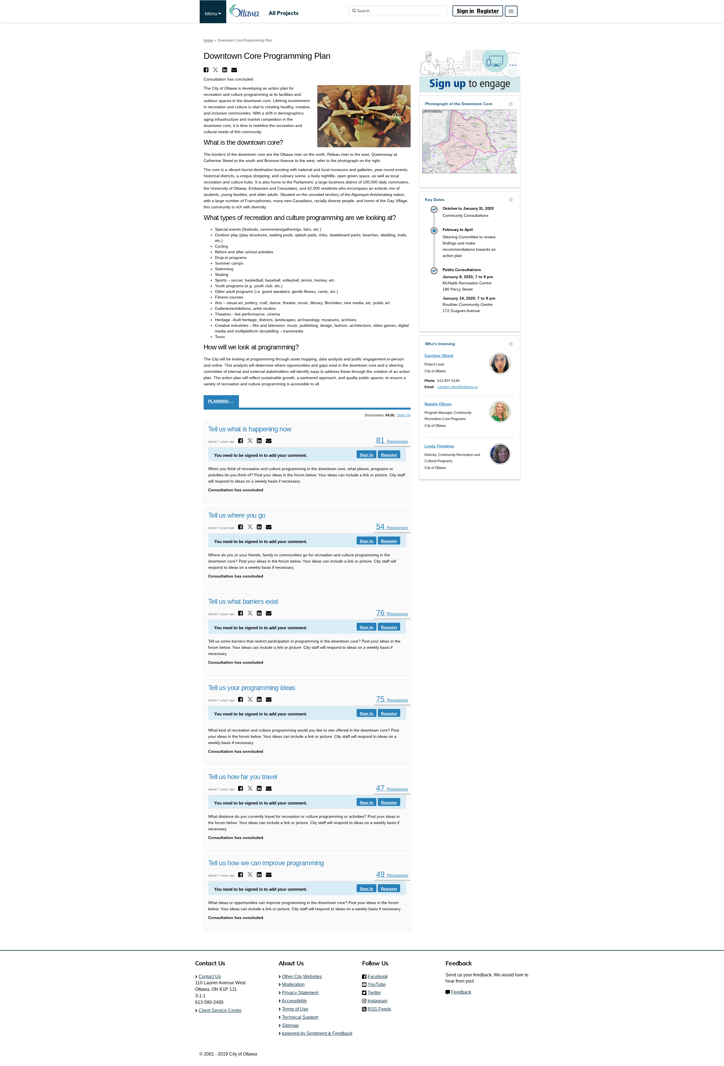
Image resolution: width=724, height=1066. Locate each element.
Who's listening (440, 343)
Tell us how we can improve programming (266, 863)
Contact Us (210, 976)
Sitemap (290, 1025)
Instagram (379, 1000)
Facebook (379, 976)
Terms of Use (295, 1009)
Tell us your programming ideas (251, 687)
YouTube (378, 984)
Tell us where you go (236, 515)
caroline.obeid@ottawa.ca (458, 387)
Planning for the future (223, 401)
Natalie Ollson (438, 404)
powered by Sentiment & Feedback (317, 1033)
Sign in (465, 11)
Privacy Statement (300, 992)
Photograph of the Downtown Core (458, 103)
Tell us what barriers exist (243, 601)
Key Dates (435, 199)
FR (511, 11)
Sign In (366, 455)
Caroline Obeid (439, 355)
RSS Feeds (379, 1009)
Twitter (376, 992)
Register (488, 11)
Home (208, 40)
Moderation (293, 984)
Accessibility (294, 1000)
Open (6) (404, 415)
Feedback (461, 992)
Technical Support (300, 1017)
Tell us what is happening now (249, 429)
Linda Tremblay (439, 446)
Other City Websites (302, 976)
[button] (207, 70)
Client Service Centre (220, 1010)
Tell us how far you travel (242, 776)
